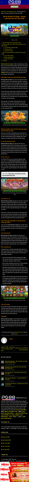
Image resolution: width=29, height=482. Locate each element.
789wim (6, 411)
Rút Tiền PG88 (6, 446)
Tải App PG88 (6, 449)
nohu (23, 411)
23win (16, 411)
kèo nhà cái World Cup (21, 413)
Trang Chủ (3, 11)
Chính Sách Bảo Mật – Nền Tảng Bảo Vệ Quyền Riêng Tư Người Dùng (16, 362)
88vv (13, 411)
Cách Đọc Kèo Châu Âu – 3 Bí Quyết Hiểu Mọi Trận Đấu (15, 378)
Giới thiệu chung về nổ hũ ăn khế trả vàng (11, 42)
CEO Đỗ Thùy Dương (22, 428)
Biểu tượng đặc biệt (8, 57)
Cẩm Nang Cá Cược (11, 11)
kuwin (10, 416)
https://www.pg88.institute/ (8, 461)
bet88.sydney (4, 416)
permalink (15, 333)
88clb (2, 413)
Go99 (10, 411)
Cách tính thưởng (8, 59)
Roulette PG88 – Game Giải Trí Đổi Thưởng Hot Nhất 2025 (7, 349)
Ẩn (16, 40)
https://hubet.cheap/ (6, 418)
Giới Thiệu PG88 (5, 426)
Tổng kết (4, 60)
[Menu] (2, 2)
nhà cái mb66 (19, 409)
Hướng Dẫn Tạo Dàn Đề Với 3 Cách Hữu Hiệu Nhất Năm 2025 (15, 367)
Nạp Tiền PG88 (6, 443)
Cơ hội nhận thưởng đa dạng (10, 47)
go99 (24, 416)
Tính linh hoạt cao (8, 50)
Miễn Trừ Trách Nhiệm (11, 428)
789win (11, 413)
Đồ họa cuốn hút (7, 49)
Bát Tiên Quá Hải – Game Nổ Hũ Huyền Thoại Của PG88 (16, 373)
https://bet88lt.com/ (6, 415)
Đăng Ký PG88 (6, 437)
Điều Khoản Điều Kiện (16, 426)
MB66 (24, 409)
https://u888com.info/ (17, 415)
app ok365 (6, 413)
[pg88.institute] (14, 2)
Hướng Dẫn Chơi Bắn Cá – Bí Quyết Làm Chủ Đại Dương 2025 (16, 384)
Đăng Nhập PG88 (7, 440)
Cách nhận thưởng (8, 55)
